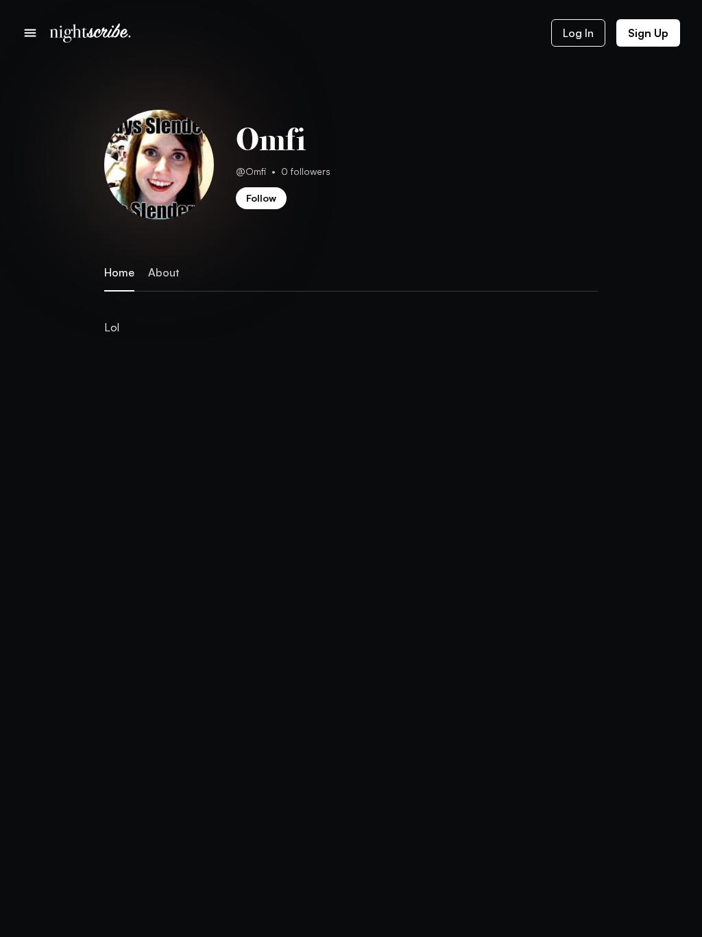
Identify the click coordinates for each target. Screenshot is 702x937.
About (163, 272)
